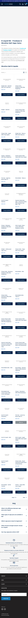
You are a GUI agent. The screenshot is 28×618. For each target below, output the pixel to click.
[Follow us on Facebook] (2, 609)
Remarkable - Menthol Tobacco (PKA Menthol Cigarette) (20, 369)
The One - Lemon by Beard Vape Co (20, 415)
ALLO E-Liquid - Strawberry (5, 415)
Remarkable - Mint (19, 271)
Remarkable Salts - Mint (6, 367)
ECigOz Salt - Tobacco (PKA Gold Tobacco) (20, 134)
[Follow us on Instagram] (5, 609)
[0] (25, 4)
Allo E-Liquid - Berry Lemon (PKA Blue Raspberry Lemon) (20, 227)
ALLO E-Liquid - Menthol (5, 201)
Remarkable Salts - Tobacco (19, 296)
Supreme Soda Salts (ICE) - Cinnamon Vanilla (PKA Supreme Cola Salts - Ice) (21, 202)
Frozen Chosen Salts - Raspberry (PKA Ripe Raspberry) (20, 111)
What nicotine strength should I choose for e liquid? (11, 526)
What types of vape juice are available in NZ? (12, 515)
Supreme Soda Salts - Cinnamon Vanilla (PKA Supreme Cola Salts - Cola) (6, 344)
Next (24, 497)
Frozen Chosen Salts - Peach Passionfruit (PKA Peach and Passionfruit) (21, 344)
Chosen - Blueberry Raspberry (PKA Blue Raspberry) (6, 227)
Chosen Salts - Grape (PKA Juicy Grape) (20, 250)
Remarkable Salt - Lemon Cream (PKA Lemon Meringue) (5, 393)
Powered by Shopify (5, 615)
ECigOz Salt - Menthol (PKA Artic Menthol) (6, 86)
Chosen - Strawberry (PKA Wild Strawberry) (20, 392)
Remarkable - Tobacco (20, 178)
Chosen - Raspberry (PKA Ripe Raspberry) (6, 156)
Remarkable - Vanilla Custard (6, 485)
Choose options (7, 94)
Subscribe (5, 598)
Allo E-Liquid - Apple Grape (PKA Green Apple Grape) (21, 439)
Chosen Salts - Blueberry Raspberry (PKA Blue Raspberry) (7, 273)
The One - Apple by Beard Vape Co (5, 178)
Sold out (21, 422)
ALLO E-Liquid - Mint (6, 437)
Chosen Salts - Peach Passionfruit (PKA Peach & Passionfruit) (21, 462)
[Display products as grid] (23, 72)
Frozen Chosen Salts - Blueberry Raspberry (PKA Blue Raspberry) (6, 320)
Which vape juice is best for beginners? (11, 521)
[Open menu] (2, 4)
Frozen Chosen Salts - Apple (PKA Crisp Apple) (21, 319)
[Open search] (20, 4)
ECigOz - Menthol (5, 109)
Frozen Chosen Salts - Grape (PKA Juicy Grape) (21, 156)
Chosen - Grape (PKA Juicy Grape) (20, 485)
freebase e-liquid (7, 50)
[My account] (22, 4)
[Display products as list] (26, 72)
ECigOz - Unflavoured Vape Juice (6, 250)
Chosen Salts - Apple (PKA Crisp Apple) (6, 134)
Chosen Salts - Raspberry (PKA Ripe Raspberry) (20, 87)
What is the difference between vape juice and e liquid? (11, 509)
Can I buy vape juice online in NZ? (10, 532)
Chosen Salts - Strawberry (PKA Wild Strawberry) (6, 296)
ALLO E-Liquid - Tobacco (5, 461)
